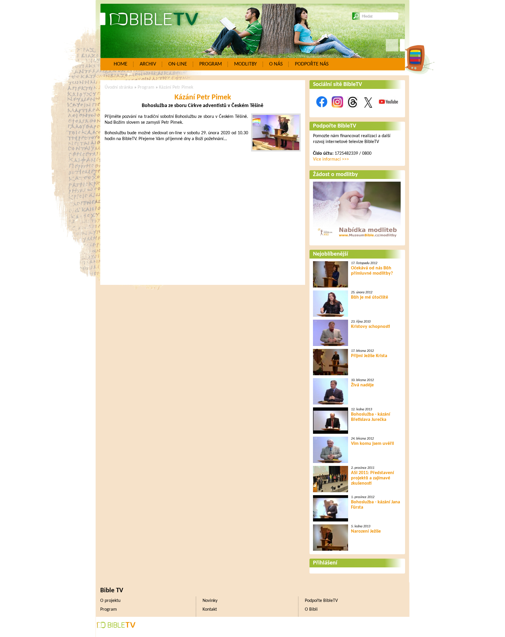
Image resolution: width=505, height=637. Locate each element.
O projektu (110, 600)
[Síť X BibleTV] (368, 111)
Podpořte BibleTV (334, 126)
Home (120, 64)
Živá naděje (362, 385)
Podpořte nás (311, 64)
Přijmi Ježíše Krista (369, 356)
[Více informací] (357, 239)
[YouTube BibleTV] (388, 111)
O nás (276, 64)
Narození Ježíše (366, 531)
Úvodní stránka (119, 87)
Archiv (148, 64)
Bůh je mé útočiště (369, 297)
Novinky (210, 600)
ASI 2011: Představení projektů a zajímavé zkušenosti (372, 478)
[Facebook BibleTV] (321, 111)
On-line (177, 64)
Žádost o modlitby (335, 175)
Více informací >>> (331, 159)
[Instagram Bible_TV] (337, 111)
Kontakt (210, 609)
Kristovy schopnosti (370, 326)
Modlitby (245, 64)
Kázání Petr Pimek (176, 87)
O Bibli (311, 609)
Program (210, 64)
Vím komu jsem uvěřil (372, 443)
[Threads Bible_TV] (353, 111)
